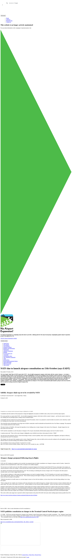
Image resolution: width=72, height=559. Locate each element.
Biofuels (5, 352)
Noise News (31, 554)
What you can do (7, 363)
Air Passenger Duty (7, 356)
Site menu (3, 15)
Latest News (6, 343)
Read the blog (9, 20)
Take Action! (6, 365)
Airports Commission (8, 351)
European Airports (7, 347)
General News (25, 554)
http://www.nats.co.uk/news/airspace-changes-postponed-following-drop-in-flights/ (19, 495)
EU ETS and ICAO (7, 353)
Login (27, 557)
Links (4, 358)
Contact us (8, 22)
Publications (6, 349)
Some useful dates (7, 362)
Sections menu (4, 340)
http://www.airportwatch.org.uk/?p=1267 (29, 517)
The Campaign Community (9, 357)
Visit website (9, 338)
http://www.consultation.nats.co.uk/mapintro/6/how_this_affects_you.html (17, 521)
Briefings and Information (9, 348)
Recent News (38, 554)
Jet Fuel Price (6, 359)
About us (8, 19)
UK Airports (6, 344)
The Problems (6, 346)
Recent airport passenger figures (10, 361)
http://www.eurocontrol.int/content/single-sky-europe (24, 449)
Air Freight (5, 354)
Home (7, 18)
